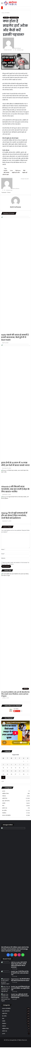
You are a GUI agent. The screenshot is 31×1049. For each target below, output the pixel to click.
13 (15, 767)
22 (23, 771)
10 (3, 767)
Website (3, 558)
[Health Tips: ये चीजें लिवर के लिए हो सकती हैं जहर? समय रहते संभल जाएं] (5, 973)
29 (23, 774)
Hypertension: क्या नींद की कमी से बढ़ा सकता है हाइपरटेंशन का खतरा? (20, 979)
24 (3, 774)
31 (3, 777)
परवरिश (3, 803)
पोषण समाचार (6, 172)
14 (19, 767)
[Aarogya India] (10, 3)
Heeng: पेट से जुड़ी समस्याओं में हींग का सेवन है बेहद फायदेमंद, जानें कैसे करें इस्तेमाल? (14, 515)
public (3, 791)
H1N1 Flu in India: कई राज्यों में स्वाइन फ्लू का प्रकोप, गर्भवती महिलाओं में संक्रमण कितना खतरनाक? (19, 964)
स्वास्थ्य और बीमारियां (14, 17)
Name (3, 549)
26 (11, 774)
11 (7, 767)
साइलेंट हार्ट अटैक (16, 172)
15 (23, 767)
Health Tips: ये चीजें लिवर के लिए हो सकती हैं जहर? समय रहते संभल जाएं (20, 973)
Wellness (18, 170)
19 (11, 771)
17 (3, 771)
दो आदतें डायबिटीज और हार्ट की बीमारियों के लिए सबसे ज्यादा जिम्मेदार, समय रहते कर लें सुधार (15, 694)
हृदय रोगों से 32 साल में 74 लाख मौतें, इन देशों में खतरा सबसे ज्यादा (15, 463)
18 (7, 771)
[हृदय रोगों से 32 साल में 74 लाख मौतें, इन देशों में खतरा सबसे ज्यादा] (15, 402)
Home (3, 12)
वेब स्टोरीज (7, 12)
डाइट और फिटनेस (5, 800)
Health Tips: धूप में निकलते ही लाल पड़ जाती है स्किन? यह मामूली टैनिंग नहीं (20, 988)
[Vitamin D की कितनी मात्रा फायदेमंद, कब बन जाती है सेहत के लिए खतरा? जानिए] (15, 477)
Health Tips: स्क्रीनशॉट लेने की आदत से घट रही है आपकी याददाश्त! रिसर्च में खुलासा (20, 995)
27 (15, 774)
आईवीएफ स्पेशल (5, 793)
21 (19, 771)
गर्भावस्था (4, 796)
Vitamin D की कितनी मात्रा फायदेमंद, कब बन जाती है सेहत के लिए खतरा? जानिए (15, 489)
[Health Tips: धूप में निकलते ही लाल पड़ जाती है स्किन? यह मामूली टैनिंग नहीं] (5, 989)
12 (11, 767)
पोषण (24, 170)
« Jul (2, 781)
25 (7, 774)
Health (5, 170)
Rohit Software (17, 48)
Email (3, 553)
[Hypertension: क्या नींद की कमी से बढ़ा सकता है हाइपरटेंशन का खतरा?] (5, 981)
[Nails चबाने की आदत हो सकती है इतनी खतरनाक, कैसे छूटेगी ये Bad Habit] (15, 275)
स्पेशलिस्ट (4, 812)
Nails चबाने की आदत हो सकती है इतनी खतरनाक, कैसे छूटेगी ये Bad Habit (15, 337)
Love (11, 170)
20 (15, 771)
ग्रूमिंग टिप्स (4, 798)
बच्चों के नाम (4, 808)
